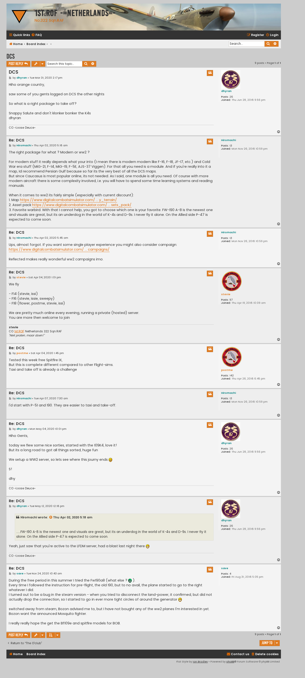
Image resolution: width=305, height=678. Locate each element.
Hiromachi (228, 140)
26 (231, 96)
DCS (10, 56)
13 (230, 145)
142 (231, 375)
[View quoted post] (51, 517)
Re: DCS (17, 140)
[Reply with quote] (210, 73)
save (224, 568)
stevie (225, 294)
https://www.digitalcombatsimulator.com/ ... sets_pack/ (82, 204)
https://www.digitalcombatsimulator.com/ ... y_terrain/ (68, 199)
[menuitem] (36, 35)
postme (227, 370)
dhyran (226, 91)
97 (231, 299)
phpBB (230, 661)
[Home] (19, 17)
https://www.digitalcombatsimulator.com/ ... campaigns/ (59, 249)
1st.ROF (19, 331)
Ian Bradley (200, 661)
